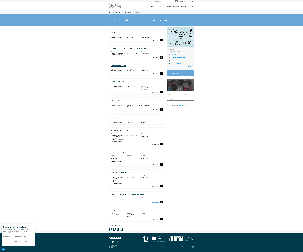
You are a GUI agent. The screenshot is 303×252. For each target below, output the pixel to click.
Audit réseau (175, 54)
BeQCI (113, 33)
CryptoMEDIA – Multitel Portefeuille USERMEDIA (129, 194)
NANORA (114, 210)
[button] (3, 249)
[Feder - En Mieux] (155, 239)
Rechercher (157, 1)
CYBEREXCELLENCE (118, 66)
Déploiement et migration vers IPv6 (181, 67)
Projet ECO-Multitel (118, 172)
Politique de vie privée (179, 246)
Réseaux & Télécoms (124, 12)
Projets (160, 6)
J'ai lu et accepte (180, 105)
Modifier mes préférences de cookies (158, 246)
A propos (183, 6)
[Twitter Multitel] (112, 247)
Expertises (152, 6)
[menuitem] (152, 6)
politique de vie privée (184, 105)
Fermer (7, 244)
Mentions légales (170, 246)
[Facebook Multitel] (109, 247)
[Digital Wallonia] (181, 239)
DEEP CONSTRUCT (118, 81)
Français (183, 1)
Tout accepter (29, 244)
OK (192, 102)
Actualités (176, 6)
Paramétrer (18, 244)
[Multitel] (115, 7)
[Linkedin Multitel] (114, 247)
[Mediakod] (192, 246)
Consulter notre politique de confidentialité (12, 239)
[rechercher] (176, 1)
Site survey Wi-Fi (176, 60)
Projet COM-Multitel (118, 152)
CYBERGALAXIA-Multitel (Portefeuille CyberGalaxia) (130, 48)
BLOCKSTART (116, 100)
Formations (167, 6)
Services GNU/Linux (177, 64)
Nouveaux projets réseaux (179, 57)
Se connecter (191, 1)
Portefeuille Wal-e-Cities (120, 130)
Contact (192, 6)
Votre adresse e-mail (172, 99)
